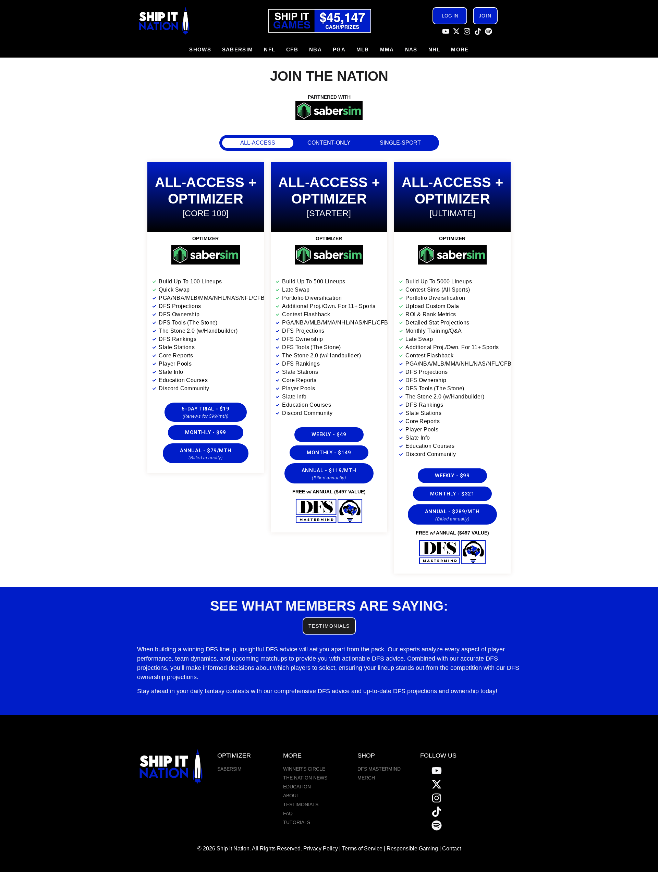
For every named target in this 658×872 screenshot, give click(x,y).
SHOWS (200, 49)
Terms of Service (362, 848)
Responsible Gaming (412, 848)
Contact (451, 848)
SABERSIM (237, 49)
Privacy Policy (320, 848)
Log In (450, 16)
